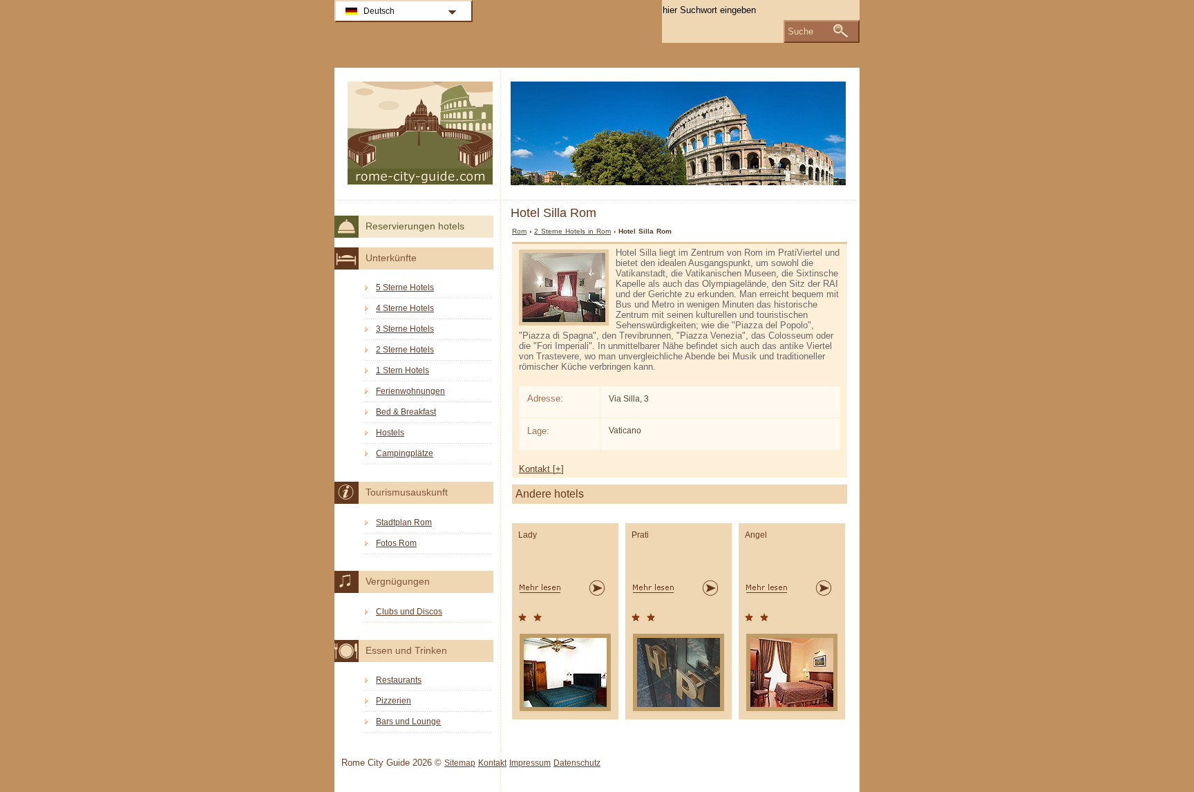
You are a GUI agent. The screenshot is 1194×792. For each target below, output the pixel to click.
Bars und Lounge (408, 721)
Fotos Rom (396, 543)
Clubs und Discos (409, 611)
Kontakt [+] (541, 469)
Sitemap (459, 763)
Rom (519, 231)
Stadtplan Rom (404, 522)
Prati (640, 535)
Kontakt (492, 763)
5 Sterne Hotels (405, 287)
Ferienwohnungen (410, 391)
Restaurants (398, 680)
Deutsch (379, 11)
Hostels (390, 432)
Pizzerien (393, 701)
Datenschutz (576, 763)
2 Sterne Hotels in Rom (572, 231)
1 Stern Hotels (402, 370)
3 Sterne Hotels (405, 329)
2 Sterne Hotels (405, 350)
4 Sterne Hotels (405, 308)
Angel (756, 535)
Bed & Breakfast (406, 412)
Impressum (530, 763)
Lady (527, 535)
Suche (800, 31)
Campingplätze (404, 453)
